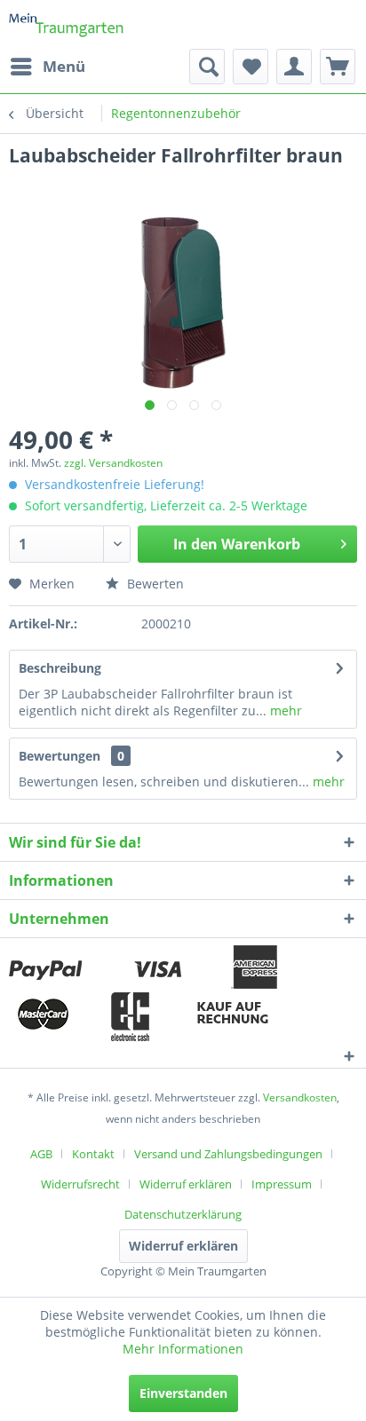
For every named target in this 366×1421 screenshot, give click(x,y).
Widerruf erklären (185, 1184)
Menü (64, 66)
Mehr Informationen (183, 1348)
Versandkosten (300, 1097)
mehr (284, 710)
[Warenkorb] (337, 66)
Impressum (281, 1184)
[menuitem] (47, 66)
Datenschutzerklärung (183, 1214)
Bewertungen (59, 755)
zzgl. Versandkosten (113, 462)
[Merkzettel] (250, 66)
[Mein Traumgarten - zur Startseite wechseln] (66, 24)
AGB (41, 1154)
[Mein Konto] (294, 66)
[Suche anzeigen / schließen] (207, 66)
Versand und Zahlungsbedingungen (228, 1154)
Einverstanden (183, 1393)
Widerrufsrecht (80, 1184)
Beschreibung (60, 667)
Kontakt (93, 1154)
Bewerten (153, 583)
